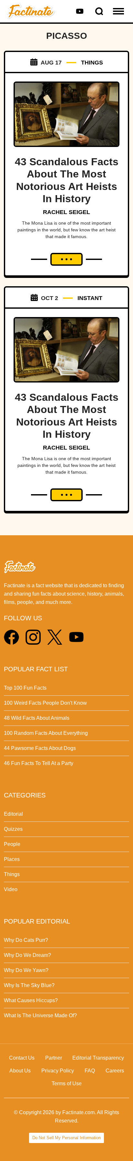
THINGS (92, 62)
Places (12, 859)
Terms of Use (67, 1083)
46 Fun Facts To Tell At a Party (38, 763)
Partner (53, 1058)
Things (12, 874)
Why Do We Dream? (27, 955)
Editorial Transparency (98, 1058)
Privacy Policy (57, 1070)
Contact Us (22, 1058)
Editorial (13, 814)
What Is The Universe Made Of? (40, 1015)
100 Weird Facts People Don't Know (45, 703)
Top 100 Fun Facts (25, 688)
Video (10, 889)
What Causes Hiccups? (31, 1000)
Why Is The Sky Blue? (29, 985)
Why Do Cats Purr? (26, 940)
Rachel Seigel (66, 212)
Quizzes (13, 829)
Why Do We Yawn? (26, 970)
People (12, 844)
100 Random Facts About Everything (46, 733)
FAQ (90, 1070)
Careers (115, 1070)
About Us (20, 1070)
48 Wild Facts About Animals (36, 718)
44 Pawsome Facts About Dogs (40, 748)
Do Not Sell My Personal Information (66, 1137)
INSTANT (89, 298)
